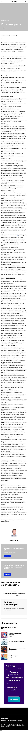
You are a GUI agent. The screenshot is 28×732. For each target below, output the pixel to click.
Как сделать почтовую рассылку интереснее (14, 593)
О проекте (3, 720)
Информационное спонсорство (15, 720)
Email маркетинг (14, 591)
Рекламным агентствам (9, 722)
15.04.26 (3, 630)
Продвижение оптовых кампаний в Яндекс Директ (17, 648)
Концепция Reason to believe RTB (9, 628)
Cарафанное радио (13, 656)
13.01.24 (10, 657)
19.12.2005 (3, 28)
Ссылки (18, 722)
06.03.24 (10, 650)
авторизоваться (7, 610)
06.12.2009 (18, 595)
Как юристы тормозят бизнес (16, 641)
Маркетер (14, 2)
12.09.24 (10, 636)
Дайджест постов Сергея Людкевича (15, 634)
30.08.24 (10, 643)
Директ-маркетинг (5, 20)
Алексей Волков (14, 540)
